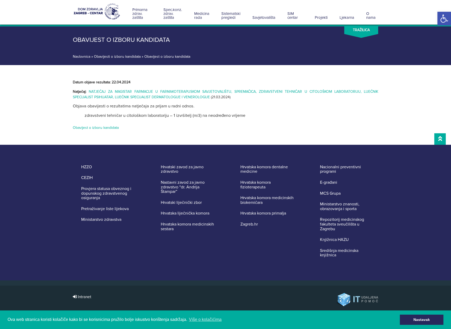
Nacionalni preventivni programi (340, 169)
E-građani (328, 182)
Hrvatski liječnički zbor (181, 202)
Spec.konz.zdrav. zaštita (172, 13)
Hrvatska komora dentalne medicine (264, 169)
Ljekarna (347, 17)
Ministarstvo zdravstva (101, 219)
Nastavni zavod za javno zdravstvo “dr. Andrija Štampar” (183, 187)
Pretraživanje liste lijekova (105, 209)
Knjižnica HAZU (334, 240)
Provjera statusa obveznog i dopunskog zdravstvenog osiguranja (106, 193)
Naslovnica (81, 56)
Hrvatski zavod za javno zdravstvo (182, 169)
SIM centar (292, 15)
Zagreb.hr (249, 224)
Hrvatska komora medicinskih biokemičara (267, 200)
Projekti (321, 17)
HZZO (86, 167)
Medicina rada (201, 15)
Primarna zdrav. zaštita (139, 13)
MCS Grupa (330, 193)
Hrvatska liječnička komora (185, 213)
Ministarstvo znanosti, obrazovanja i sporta (339, 206)
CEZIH (87, 178)
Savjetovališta (263, 17)
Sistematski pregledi (230, 15)
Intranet (84, 297)
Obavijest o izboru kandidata (96, 127)
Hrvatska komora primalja (263, 213)
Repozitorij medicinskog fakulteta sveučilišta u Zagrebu (342, 224)
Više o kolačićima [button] (205, 319)
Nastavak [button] (421, 320)
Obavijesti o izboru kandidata (117, 56)
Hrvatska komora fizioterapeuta (255, 184)
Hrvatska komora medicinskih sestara (187, 226)
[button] (444, 18)
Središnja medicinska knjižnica (339, 253)
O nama (371, 15)
